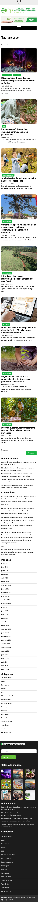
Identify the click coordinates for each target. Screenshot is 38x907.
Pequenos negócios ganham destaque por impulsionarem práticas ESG (14, 132)
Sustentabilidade (7, 75)
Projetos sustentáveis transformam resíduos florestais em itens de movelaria (18, 430)
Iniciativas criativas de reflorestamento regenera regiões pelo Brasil (17, 279)
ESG (4, 126)
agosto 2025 (5, 607)
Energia (3, 688)
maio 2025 (4, 618)
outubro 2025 (5, 600)
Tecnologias (17, 75)
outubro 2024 (5, 644)
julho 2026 (4, 567)
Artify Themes (8, 900)
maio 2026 (4, 574)
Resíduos (4, 710)
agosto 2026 (5, 563)
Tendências (5, 729)
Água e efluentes (6, 678)
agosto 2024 (5, 651)
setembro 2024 (6, 647)
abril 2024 (4, 666)
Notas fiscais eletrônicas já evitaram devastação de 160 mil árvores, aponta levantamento (18, 330)
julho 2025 (4, 611)
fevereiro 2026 (6, 585)
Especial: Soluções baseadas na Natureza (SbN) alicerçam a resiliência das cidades (17, 552)
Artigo (3, 681)
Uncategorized (6, 732)
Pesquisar (4, 450)
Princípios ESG (6, 699)
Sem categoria (6, 718)
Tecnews (17, 897)
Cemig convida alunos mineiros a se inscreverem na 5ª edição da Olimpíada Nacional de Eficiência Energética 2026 (18, 525)
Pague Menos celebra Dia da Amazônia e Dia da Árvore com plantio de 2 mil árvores (16, 379)
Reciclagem (5, 707)
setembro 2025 (6, 603)
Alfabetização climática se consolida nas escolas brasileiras (18, 179)
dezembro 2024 (6, 636)
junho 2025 (4, 614)
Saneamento (5, 714)
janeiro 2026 (5, 589)
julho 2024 (4, 655)
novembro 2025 (6, 596)
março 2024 (5, 669)
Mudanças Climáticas (8, 175)
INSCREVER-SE (8, 757)
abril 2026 (4, 578)
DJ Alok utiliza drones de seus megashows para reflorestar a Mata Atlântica (18, 80)
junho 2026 (4, 571)
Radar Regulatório (7, 703)
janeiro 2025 (5, 633)
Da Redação (5, 685)
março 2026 (5, 581)
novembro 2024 (6, 640)
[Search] (18, 3)
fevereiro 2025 (6, 629)
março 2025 (5, 625)
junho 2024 (4, 658)
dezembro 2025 (6, 592)
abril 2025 (4, 622)
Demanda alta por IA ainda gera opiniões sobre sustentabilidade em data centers (18, 501)
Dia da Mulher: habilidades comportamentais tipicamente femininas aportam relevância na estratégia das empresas (17, 540)
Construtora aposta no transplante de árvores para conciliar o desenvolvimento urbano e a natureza (18, 229)
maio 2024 (4, 662)
